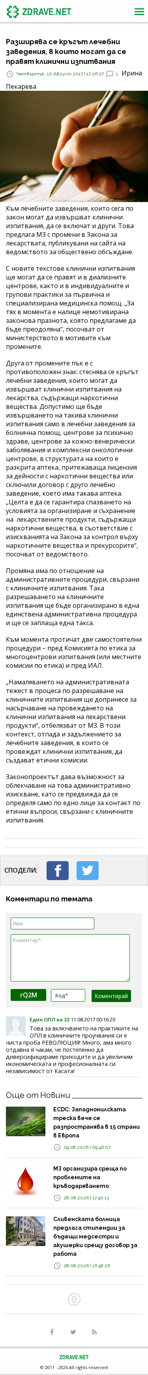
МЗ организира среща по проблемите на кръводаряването (90, 1177)
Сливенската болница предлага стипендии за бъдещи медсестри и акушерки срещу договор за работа (95, 1236)
